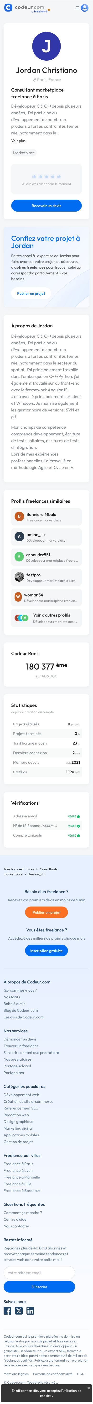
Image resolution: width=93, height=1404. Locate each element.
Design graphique (18, 1121)
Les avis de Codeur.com (24, 1017)
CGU (80, 1374)
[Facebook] (7, 1311)
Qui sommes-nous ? (20, 990)
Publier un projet (31, 293)
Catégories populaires (24, 1086)
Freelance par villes (22, 1155)
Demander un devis (20, 1039)
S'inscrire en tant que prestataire (31, 1052)
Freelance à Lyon (18, 1170)
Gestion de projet (18, 1141)
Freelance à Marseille (22, 1177)
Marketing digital (18, 1128)
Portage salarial (17, 1065)
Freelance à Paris (18, 1163)
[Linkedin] (30, 1311)
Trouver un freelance (21, 1045)
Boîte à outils (14, 1003)
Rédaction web (16, 1114)
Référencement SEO (21, 1108)
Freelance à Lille (17, 1183)
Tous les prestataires (19, 869)
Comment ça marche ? (23, 1212)
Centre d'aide (15, 1219)
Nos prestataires (17, 1059)
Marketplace (24, 152)
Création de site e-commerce (28, 1101)
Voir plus (18, 140)
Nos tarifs (12, 996)
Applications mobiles (21, 1134)
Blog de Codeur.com (21, 1010)
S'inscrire (39, 1286)
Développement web (21, 1094)
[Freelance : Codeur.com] (28, 8)
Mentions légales (16, 1374)
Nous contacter (17, 1226)
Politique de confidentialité (52, 1374)
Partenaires (14, 1072)
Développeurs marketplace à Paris (58, 621)
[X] (19, 1311)
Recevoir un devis (46, 205)
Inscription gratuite (46, 950)
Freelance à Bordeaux (22, 1190)
